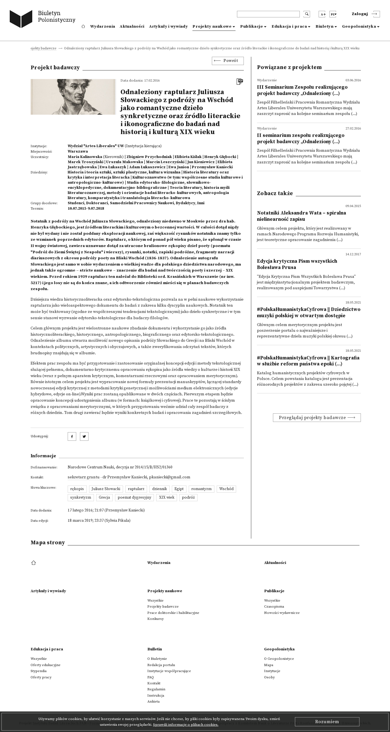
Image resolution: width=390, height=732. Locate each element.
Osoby (269, 677)
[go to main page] (44, 20)
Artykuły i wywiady (168, 26)
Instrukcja (155, 695)
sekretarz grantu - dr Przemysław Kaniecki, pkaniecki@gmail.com (129, 477)
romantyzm (201, 489)
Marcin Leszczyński (165, 162)
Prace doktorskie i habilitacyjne (173, 612)
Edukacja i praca (289, 26)
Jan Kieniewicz (201, 162)
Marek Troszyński (85, 162)
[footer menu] (34, 563)
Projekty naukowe (212, 26)
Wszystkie (155, 600)
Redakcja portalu (161, 665)
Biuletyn (324, 26)
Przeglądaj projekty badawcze (312, 417)
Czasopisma (274, 606)
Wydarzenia (102, 26)
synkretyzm (80, 497)
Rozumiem (327, 722)
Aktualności (132, 26)
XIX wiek (166, 497)
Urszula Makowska (124, 162)
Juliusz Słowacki (106, 489)
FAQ (150, 677)
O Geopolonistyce (279, 658)
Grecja (104, 497)
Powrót (231, 60)
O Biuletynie (157, 658)
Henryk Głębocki (220, 156)
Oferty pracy (41, 677)
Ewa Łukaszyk (113, 167)
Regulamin (156, 689)
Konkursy (155, 618)
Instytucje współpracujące (169, 671)
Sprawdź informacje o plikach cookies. (185, 724)
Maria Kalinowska (85, 156)
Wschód (226, 489)
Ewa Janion (178, 167)
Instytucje (272, 671)
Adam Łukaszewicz (147, 167)
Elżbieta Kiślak (188, 156)
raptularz (136, 489)
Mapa (268, 665)
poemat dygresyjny (134, 497)
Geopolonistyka (359, 26)
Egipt (179, 489)
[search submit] (306, 14)
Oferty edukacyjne (46, 665)
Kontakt (153, 683)
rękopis (77, 489)
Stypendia (39, 671)
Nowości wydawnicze (282, 612)
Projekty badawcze (42, 48)
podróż (188, 497)
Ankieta (153, 701)
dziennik (159, 489)
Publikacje (251, 26)
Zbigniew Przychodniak (149, 156)
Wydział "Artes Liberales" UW (96, 146)
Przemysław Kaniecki (212, 167)
